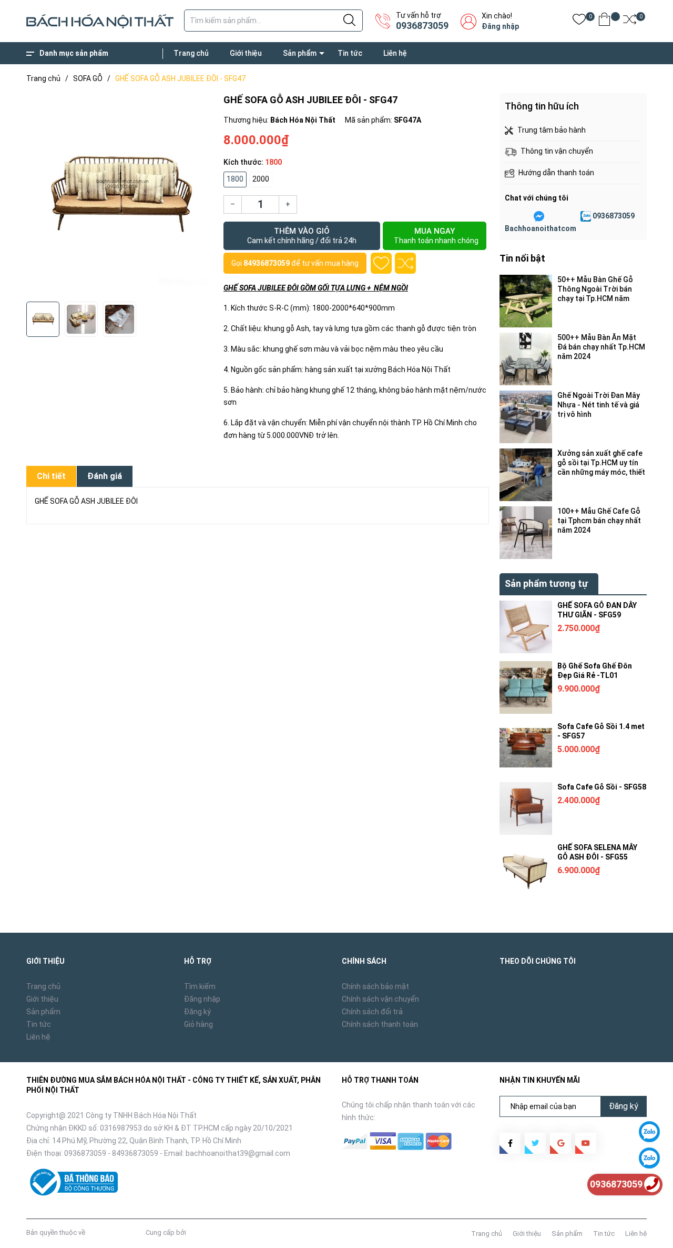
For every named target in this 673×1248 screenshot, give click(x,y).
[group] (119, 194)
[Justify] (349, 20)
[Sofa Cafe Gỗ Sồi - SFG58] (525, 808)
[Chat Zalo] (585, 216)
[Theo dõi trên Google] (560, 1143)
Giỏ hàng (198, 1024)
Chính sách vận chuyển (380, 999)
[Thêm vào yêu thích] (381, 263)
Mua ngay (436, 235)
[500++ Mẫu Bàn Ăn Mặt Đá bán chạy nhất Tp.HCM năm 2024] (525, 359)
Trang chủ (191, 53)
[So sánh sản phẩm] (629, 21)
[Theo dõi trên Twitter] (535, 1143)
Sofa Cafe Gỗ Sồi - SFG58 (601, 787)
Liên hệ (395, 53)
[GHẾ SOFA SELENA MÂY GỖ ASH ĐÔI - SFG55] (525, 869)
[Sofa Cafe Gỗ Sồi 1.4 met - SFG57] (525, 748)
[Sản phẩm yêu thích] (579, 21)
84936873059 (266, 263)
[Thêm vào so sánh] (405, 263)
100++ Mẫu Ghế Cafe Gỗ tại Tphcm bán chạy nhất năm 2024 (599, 520)
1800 (235, 179)
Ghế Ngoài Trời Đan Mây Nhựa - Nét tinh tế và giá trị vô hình (598, 404)
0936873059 (422, 25)
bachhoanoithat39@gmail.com (238, 1153)
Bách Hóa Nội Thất (115, 1232)
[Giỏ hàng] (604, 21)
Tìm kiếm (200, 986)
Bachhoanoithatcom (540, 228)
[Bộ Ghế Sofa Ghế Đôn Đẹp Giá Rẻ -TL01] (525, 687)
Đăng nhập (500, 26)
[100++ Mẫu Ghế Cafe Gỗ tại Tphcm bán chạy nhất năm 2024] (525, 532)
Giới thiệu (246, 53)
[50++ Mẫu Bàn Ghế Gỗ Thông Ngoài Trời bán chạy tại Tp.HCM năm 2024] (525, 301)
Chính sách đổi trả (372, 1011)
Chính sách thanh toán (380, 1024)
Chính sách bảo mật (375, 986)
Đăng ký (197, 1011)
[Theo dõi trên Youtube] (585, 1143)
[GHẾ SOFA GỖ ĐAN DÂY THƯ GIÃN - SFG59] (525, 627)
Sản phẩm (300, 53)
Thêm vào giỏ (301, 235)
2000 (260, 179)
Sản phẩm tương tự (546, 583)
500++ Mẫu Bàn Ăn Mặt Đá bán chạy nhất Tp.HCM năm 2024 (601, 347)
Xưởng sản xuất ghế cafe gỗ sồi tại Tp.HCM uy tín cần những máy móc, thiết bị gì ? (601, 463)
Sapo (196, 1232)
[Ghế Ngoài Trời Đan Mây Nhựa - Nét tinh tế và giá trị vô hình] (525, 417)
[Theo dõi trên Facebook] (510, 1143)
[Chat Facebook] (539, 216)
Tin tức (350, 53)
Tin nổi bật (522, 258)
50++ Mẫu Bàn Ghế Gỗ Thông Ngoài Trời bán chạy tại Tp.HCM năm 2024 (595, 289)
